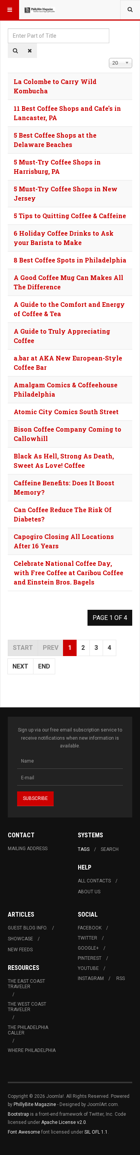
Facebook (90, 928)
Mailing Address (27, 848)
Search (110, 849)
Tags (83, 849)
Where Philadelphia (32, 1050)
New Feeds (20, 949)
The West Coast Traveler (27, 1006)
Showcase (20, 939)
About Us (89, 891)
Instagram (91, 978)
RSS (120, 978)
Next (20, 666)
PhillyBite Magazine (35, 1104)
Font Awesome (24, 1132)
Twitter (87, 938)
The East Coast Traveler (26, 983)
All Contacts (94, 881)
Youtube (88, 968)
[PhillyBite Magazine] (39, 9)
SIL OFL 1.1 (96, 1132)
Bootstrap (18, 1114)
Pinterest (90, 958)
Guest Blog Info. (27, 928)
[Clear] (30, 50)
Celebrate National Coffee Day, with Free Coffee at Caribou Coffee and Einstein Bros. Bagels (68, 572)
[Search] (15, 50)
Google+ (88, 948)
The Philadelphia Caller (28, 1030)
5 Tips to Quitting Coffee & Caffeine (70, 216)
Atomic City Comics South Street (66, 412)
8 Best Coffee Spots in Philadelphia (70, 260)
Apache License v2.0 (63, 1122)
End (44, 666)
